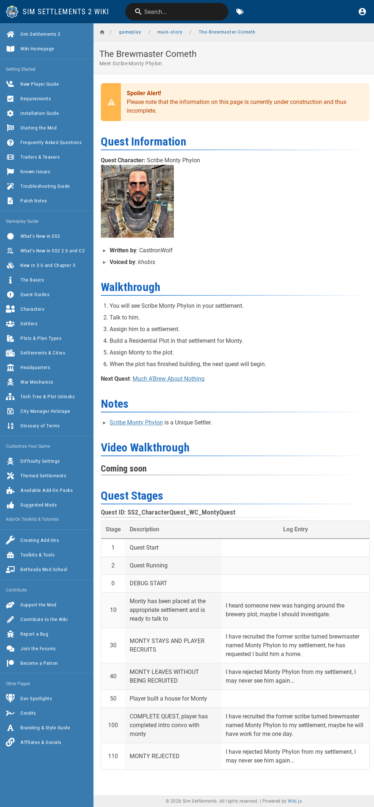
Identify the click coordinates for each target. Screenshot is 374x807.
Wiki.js (295, 801)
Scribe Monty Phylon (136, 422)
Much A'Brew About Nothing (169, 378)
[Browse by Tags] (240, 11)
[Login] (362, 11)
